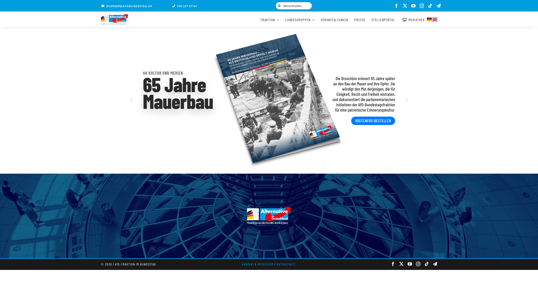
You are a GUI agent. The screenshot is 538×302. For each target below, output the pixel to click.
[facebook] (396, 6)
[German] (429, 18)
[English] (435, 18)
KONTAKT (248, 264)
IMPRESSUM (265, 264)
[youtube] (413, 6)
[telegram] (438, 6)
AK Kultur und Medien (163, 73)
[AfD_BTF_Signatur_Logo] (114, 16)
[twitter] (405, 6)
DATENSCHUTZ (286, 264)
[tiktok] (430, 6)
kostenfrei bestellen (373, 120)
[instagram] (422, 6)
